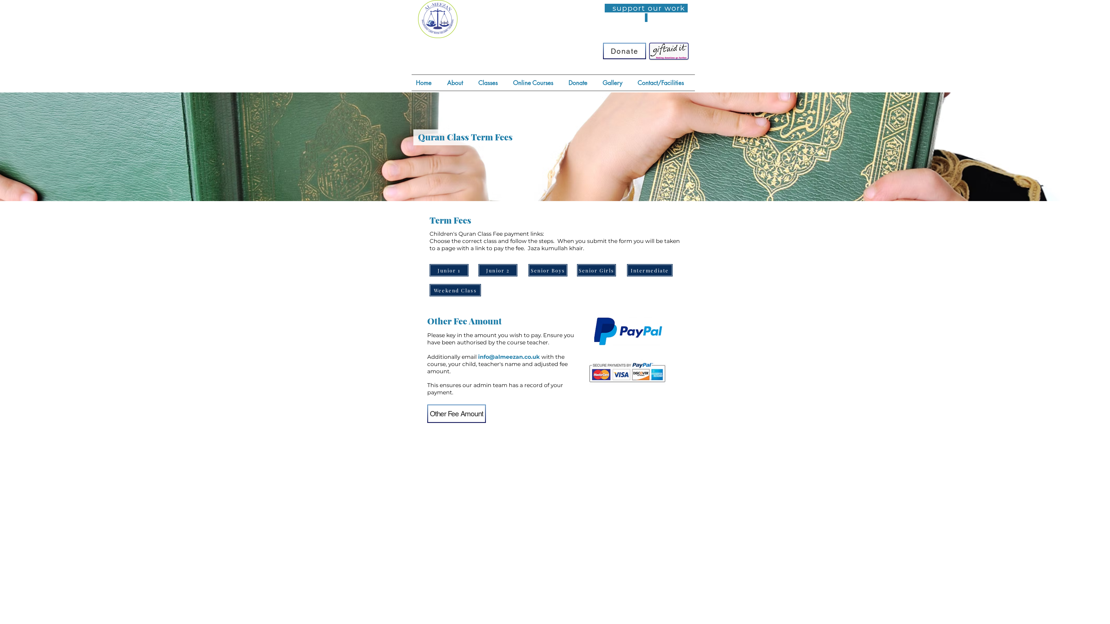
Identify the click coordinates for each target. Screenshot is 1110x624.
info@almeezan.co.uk (509, 357)
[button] (491, 83)
